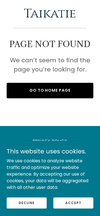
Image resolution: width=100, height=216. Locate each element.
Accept (73, 202)
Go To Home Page (50, 90)
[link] (50, 16)
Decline (27, 202)
